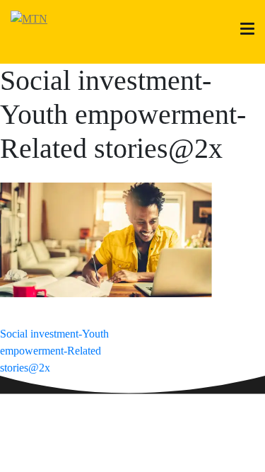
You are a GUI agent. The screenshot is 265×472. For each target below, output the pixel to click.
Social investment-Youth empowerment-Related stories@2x (54, 351)
